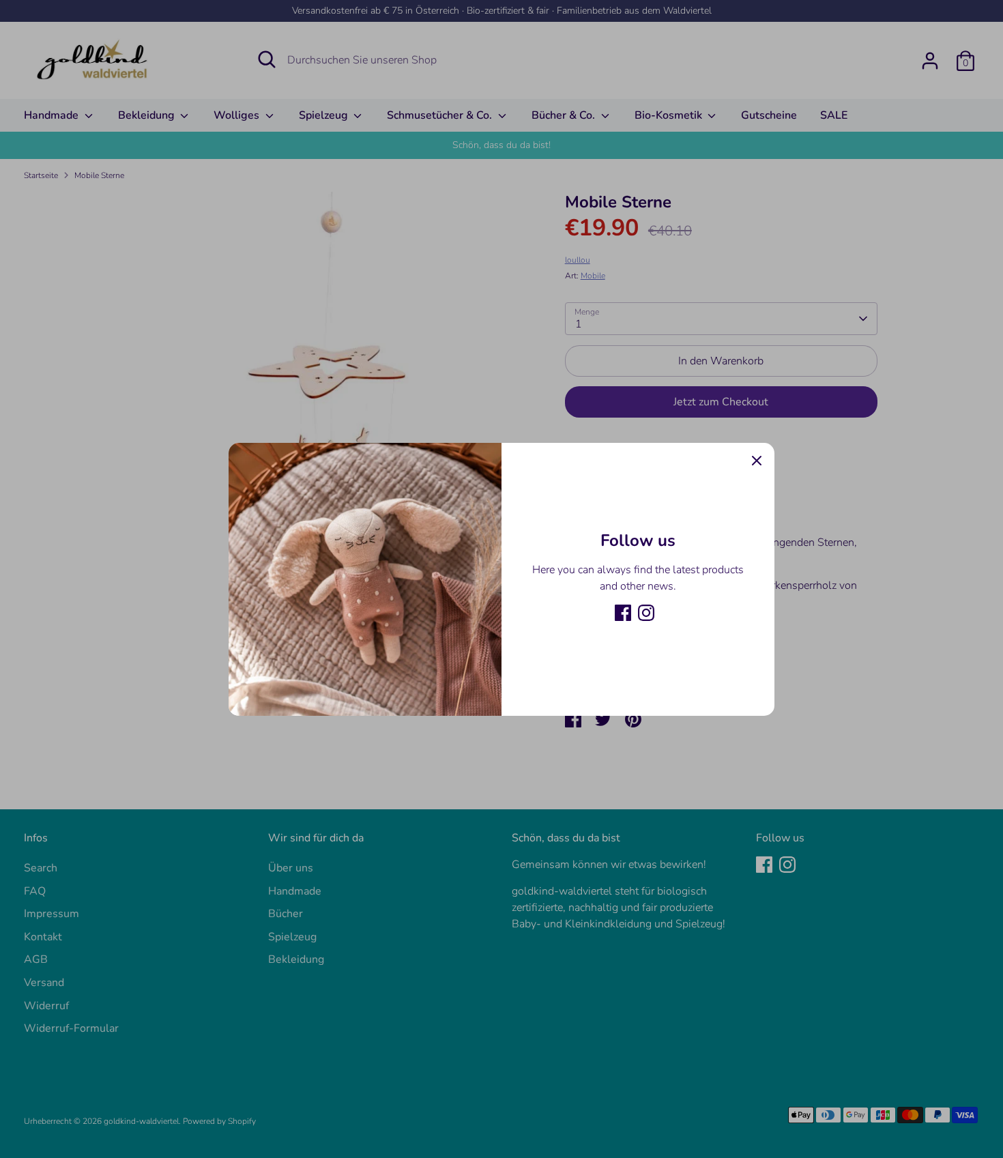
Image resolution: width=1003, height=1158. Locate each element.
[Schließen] (757, 461)
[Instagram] (646, 613)
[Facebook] (623, 613)
